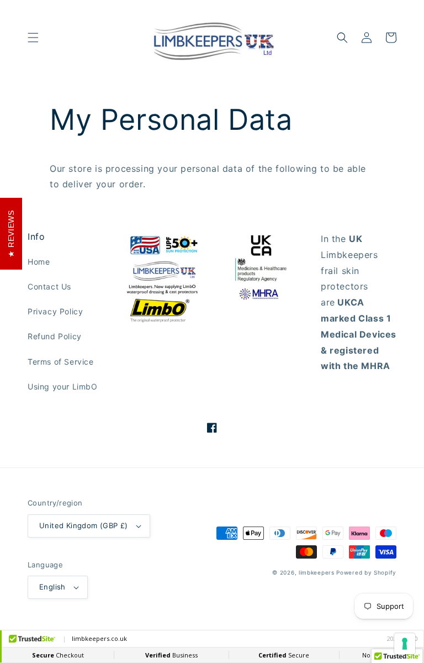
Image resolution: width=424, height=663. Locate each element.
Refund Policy (55, 336)
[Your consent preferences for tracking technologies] (404, 643)
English (52, 586)
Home (39, 261)
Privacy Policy (55, 311)
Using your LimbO (63, 386)
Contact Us (49, 286)
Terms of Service (61, 361)
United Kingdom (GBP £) (83, 525)
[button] (33, 37)
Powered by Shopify (366, 572)
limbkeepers (317, 572)
